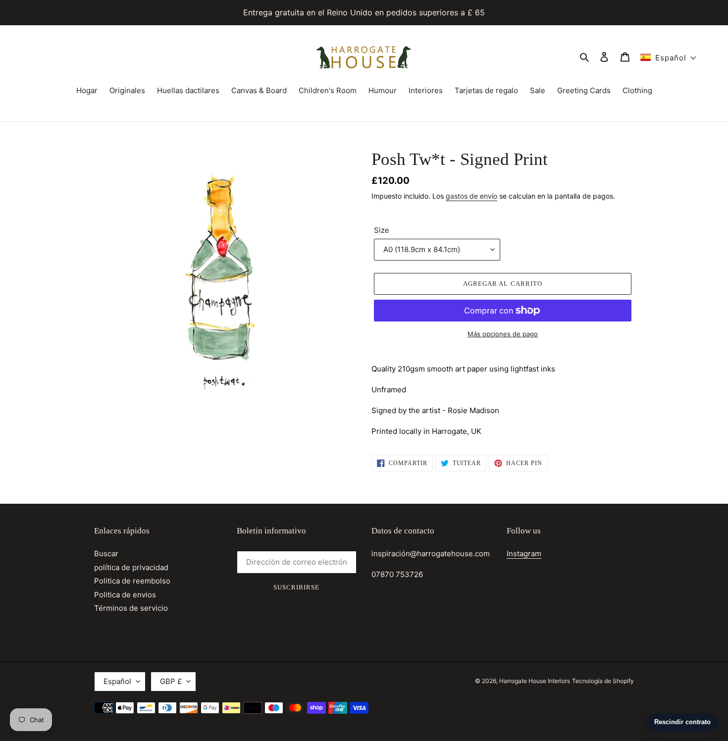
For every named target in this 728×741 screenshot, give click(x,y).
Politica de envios (125, 594)
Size (381, 230)
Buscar (106, 553)
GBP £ (171, 681)
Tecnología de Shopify (603, 681)
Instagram (524, 553)
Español (117, 681)
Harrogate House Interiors (534, 681)
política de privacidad (131, 567)
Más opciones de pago (503, 334)
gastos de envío (471, 196)
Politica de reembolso (132, 580)
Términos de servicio (131, 608)
